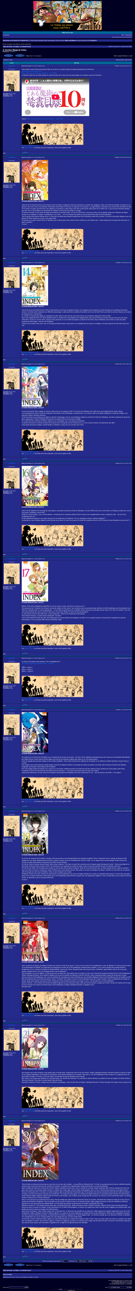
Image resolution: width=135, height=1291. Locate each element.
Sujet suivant (128, 59)
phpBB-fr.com (71, 1290)
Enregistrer (93, 40)
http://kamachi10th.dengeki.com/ (32, 71)
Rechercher (128, 35)
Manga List (26, 146)
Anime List (33, 146)
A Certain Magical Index (14, 50)
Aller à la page (117, 55)
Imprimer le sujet (8, 59)
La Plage (16, 46)
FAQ (123, 35)
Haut (4, 153)
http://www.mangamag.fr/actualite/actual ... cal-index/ (38, 663)
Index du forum (7, 46)
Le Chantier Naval (25, 46)
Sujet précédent (120, 59)
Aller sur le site (67, 32)
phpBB (60, 1289)
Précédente (125, 55)
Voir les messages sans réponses (11, 44)
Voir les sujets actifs (26, 44)
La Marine (12, 51)
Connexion (6, 35)
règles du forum (29, 147)
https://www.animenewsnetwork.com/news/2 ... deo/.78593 (45, 119)
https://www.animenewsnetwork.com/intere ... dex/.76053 (39, 73)
